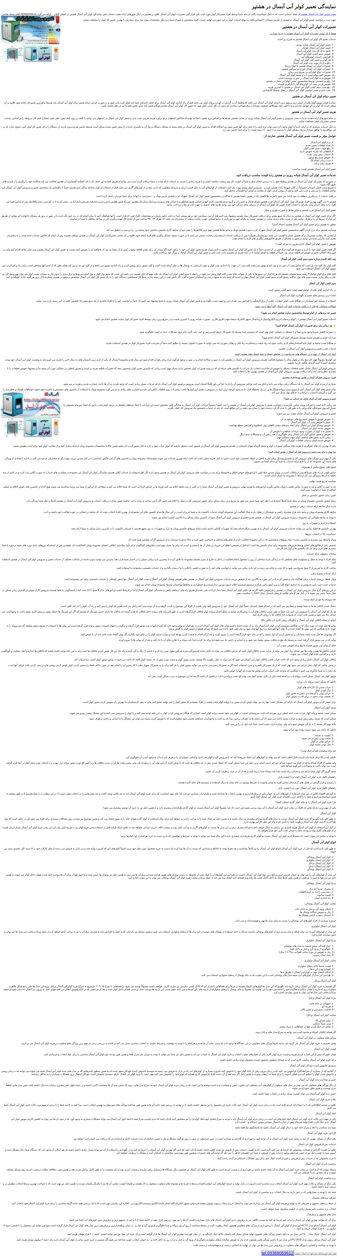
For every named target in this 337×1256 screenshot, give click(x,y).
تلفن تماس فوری (315, 1254)
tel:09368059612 (277, 1253)
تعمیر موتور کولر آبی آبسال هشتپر (318, 14)
